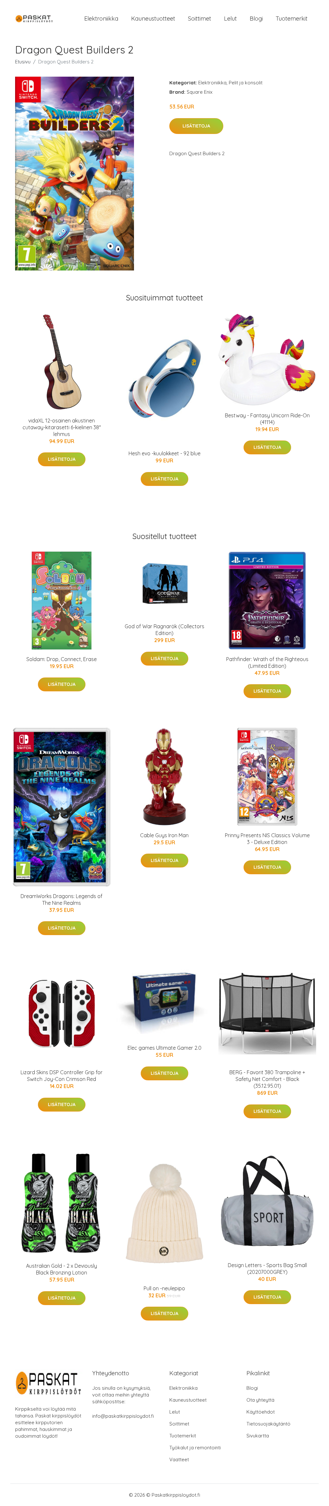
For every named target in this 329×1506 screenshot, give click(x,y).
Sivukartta (257, 1436)
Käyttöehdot (260, 1412)
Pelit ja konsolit (245, 83)
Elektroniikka (101, 18)
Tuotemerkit (291, 18)
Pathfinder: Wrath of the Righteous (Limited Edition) (267, 662)
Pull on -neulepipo (164, 1288)
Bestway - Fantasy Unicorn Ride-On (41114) (267, 418)
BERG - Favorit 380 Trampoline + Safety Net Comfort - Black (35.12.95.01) (267, 1079)
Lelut (230, 18)
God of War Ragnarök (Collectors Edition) (164, 629)
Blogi (256, 18)
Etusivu (23, 62)
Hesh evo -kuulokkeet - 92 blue (164, 453)
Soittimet (199, 18)
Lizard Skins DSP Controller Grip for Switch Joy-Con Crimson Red (61, 1075)
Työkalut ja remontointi (195, 1447)
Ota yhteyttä (260, 1400)
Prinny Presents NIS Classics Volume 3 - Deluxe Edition (267, 838)
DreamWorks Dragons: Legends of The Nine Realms (61, 899)
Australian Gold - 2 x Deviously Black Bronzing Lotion (61, 1269)
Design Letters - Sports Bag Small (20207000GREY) (267, 1268)
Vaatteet (179, 1459)
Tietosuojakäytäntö (268, 1424)
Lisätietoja (196, 126)
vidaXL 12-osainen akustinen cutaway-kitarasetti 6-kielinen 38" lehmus (61, 427)
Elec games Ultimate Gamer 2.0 (164, 1048)
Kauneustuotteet (153, 18)
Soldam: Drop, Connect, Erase (61, 659)
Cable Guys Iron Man (164, 835)
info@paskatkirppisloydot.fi (123, 1416)
